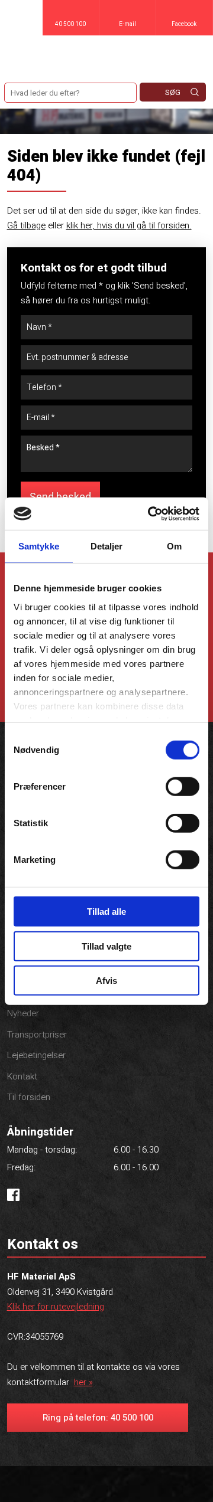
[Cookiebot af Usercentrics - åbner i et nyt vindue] (150, 513)
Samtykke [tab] (38, 546)
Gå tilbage (26, 225)
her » (83, 1382)
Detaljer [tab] (107, 546)
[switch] (182, 786)
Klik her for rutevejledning (55, 1306)
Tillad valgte (106, 946)
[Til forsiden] (106, 56)
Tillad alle (106, 912)
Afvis (106, 981)
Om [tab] (174, 546)
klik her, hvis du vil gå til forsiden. (129, 225)
